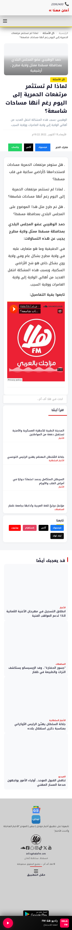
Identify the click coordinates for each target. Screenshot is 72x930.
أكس (28, 147)
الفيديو (62, 777)
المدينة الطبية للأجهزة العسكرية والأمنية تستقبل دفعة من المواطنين (38, 432)
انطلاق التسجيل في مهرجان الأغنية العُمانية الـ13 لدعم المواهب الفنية (36, 613)
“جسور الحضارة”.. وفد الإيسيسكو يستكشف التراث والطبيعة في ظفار (37, 670)
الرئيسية (63, 33)
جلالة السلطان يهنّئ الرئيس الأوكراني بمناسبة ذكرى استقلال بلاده (40, 726)
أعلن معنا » (59, 11)
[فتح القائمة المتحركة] (5, 21)
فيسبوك (42, 147)
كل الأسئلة (48, 33)
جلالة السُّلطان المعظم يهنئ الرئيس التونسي (35, 456)
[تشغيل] (8, 923)
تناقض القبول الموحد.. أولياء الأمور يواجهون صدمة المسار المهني (36, 783)
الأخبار (61, 438)
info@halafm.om (36, 854)
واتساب (15, 147)
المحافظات (59, 509)
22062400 (57, 4)
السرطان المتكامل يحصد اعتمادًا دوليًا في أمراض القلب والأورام (38, 481)
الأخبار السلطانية (56, 460)
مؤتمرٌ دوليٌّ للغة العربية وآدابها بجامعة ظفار (36, 505)
